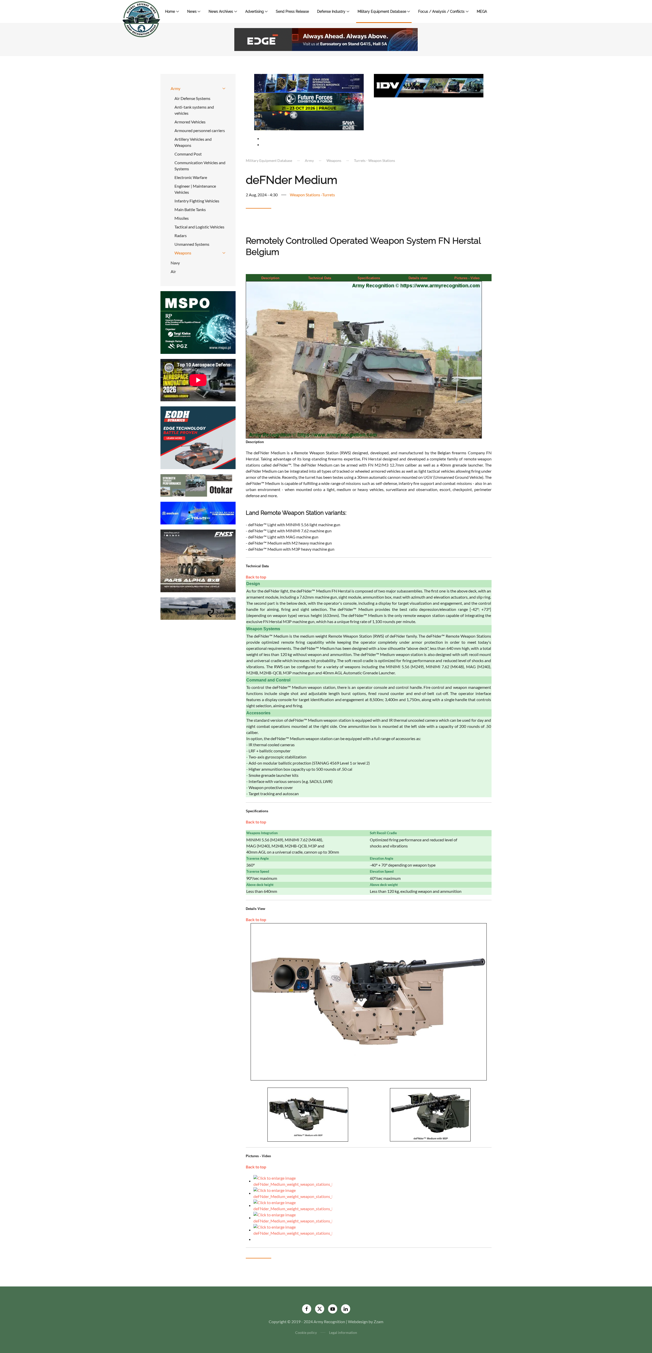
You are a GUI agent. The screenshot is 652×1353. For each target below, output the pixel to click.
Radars (180, 235)
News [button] (192, 11)
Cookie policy (306, 1332)
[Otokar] (198, 484)
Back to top (256, 576)
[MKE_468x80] (309, 120)
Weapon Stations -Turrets (312, 194)
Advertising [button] (254, 11)
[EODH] (198, 437)
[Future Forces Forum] (309, 101)
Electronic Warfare (190, 177)
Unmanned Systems (191, 244)
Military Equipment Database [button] (382, 11)
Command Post (188, 153)
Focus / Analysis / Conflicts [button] (441, 11)
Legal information (343, 1332)
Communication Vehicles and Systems (199, 165)
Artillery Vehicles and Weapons (193, 142)
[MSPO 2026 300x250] (198, 321)
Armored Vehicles (190, 121)
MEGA (482, 11)
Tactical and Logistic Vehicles (199, 226)
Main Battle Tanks (190, 209)
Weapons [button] (182, 252)
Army (175, 88)
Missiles (181, 218)
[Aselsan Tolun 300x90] (198, 512)
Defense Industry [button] (331, 11)
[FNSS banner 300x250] (198, 560)
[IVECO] (428, 85)
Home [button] (170, 11)
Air (173, 271)
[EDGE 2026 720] (326, 38)
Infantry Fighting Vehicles (196, 200)
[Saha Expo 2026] (309, 82)
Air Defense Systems (192, 98)
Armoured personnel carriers (199, 130)
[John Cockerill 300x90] (198, 607)
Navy (175, 262)
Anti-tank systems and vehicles (194, 110)
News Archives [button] (221, 11)
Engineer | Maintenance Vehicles (195, 189)
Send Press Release (292, 11)
